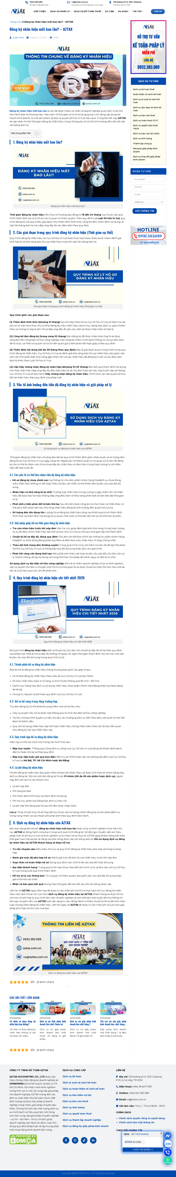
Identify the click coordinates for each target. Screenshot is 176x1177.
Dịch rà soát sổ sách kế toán (79, 1082)
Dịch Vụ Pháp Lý (60, 11)
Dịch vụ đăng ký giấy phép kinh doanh (85, 1126)
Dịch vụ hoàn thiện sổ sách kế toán (84, 1088)
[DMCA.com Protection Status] (23, 1139)
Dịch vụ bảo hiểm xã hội (77, 1095)
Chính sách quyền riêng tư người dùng (142, 1118)
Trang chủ (15, 21)
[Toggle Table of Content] (35, 133)
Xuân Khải (18, 37)
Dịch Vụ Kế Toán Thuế (87, 11)
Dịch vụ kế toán (72, 1076)
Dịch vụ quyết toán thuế (77, 1113)
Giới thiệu (40, 11)
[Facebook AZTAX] (66, 1140)
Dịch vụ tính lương (142, 138)
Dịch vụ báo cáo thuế (144, 115)
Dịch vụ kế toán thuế (143, 89)
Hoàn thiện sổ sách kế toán (147, 94)
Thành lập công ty (142, 143)
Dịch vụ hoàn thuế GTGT (145, 120)
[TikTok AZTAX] (84, 1140)
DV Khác (123, 11)
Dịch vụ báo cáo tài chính (146, 133)
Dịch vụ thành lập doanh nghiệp (82, 1120)
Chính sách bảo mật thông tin (136, 1122)
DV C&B (109, 11)
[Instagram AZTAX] (75, 1140)
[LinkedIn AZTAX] (93, 1140)
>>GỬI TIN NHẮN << (142, 1149)
